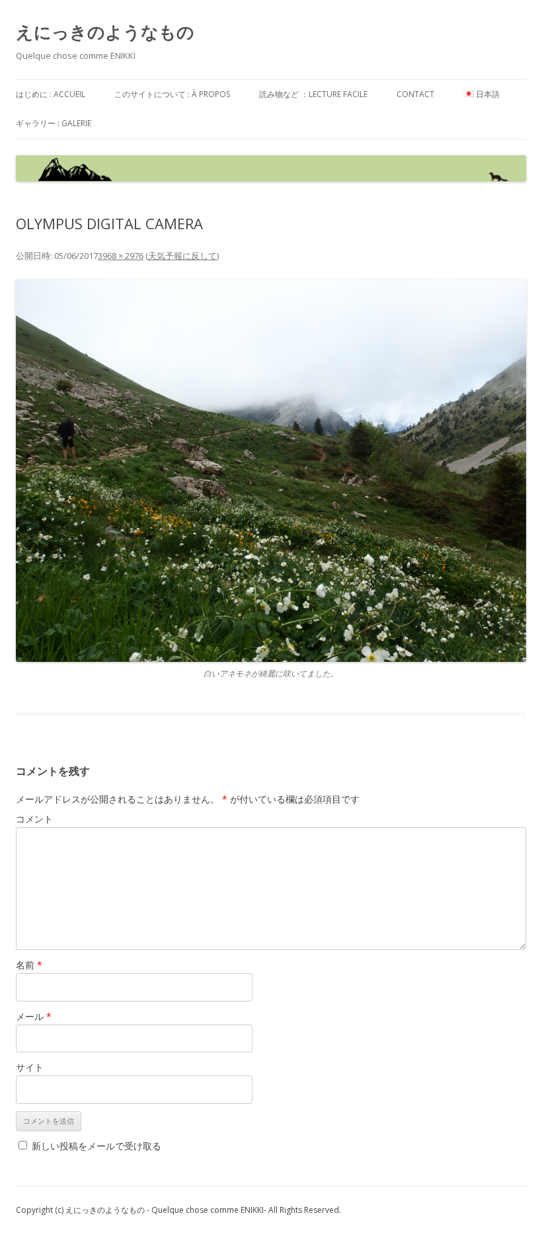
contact (415, 94)
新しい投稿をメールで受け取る (96, 1146)
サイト (30, 1067)
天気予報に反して (182, 256)
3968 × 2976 (120, 256)
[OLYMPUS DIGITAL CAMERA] (271, 470)
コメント (34, 819)
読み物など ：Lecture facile (313, 94)
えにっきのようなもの (105, 32)
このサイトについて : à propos (172, 94)
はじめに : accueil (50, 94)
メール (34, 1016)
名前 (29, 965)
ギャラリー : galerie (53, 123)
